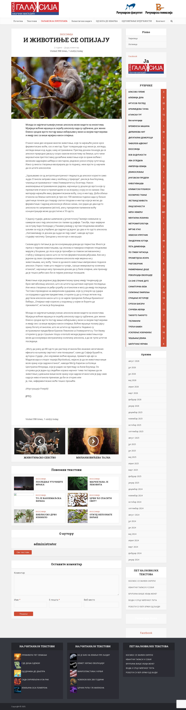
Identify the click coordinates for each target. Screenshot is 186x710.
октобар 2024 (134, 502)
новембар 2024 (135, 495)
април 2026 (133, 386)
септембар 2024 (135, 508)
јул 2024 (132, 521)
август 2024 (133, 514)
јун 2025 (132, 450)
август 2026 (133, 361)
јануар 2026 (133, 406)
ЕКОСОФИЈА (66, 34)
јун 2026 (132, 374)
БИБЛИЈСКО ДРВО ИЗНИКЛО (46, 516)
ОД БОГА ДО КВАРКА (107, 21)
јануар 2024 (133, 559)
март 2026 (133, 393)
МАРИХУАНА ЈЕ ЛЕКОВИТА (99, 483)
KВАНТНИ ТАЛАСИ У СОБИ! (141, 587)
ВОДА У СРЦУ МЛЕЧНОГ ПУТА (142, 600)
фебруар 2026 (134, 399)
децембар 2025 (135, 412)
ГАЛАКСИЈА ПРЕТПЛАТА (54, 21)
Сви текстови (23, 552)
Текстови (32, 21)
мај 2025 (132, 457)
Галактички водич (81, 21)
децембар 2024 (135, 489)
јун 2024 (132, 527)
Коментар (19, 572)
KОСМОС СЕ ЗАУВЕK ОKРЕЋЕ (142, 581)
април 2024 (133, 540)
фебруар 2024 (134, 553)
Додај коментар (71, 47)
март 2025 (133, 470)
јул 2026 (132, 367)
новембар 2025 (135, 418)
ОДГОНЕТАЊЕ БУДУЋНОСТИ (137, 21)
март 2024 (133, 546)
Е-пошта (54, 599)
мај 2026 (132, 380)
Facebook (132, 56)
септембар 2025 (135, 431)
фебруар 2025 (134, 476)
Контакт (160, 21)
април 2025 (133, 463)
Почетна (18, 21)
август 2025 (133, 438)
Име (17, 599)
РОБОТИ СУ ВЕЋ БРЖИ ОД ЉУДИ (144, 606)
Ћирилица (133, 38)
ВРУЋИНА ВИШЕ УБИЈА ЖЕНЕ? (142, 593)
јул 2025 (132, 444)
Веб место (89, 599)
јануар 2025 (133, 482)
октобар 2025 (134, 425)
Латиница (132, 44)
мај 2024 (132, 534)
